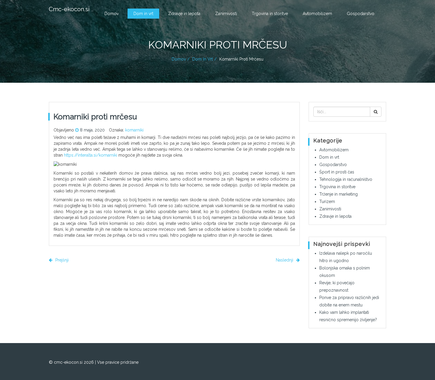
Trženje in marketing (338, 194)
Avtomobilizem (317, 13)
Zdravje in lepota (184, 13)
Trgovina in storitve (270, 13)
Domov (111, 13)
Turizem (327, 201)
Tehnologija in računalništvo (345, 179)
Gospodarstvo (360, 13)
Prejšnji (61, 260)
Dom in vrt (143, 13)
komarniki (134, 130)
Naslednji (285, 260)
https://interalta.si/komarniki (90, 155)
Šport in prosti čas (336, 172)
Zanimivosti (226, 13)
